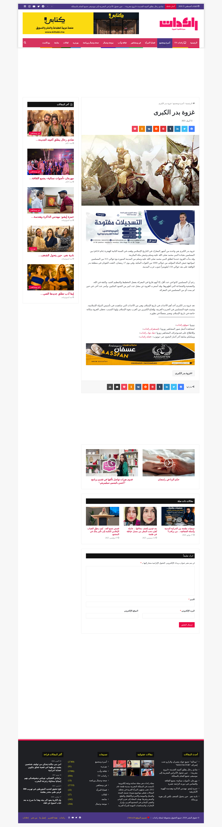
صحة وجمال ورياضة (91, 43)
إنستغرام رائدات (151, 329)
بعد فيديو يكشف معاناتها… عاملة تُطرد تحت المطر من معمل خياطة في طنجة (142, 531)
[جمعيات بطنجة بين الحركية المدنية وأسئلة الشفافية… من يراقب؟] (178, 516)
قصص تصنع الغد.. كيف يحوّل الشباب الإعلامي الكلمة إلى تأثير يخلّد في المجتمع (103, 531)
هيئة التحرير (52, 818)
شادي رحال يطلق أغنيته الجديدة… (55, 139)
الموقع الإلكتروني (131, 611)
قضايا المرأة (150, 43)
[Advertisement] (111, 71)
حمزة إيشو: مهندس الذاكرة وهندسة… (52, 216)
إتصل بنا (42, 818)
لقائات (66, 43)
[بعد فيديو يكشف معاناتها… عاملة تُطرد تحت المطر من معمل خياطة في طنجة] (140, 516)
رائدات (62, 818)
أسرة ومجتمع (164, 43)
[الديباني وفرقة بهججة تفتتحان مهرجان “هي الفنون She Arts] (119, 763)
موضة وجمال (108, 43)
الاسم (191, 599)
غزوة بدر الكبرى (183, 373)
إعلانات (26, 818)
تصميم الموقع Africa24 (137, 818)
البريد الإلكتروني (187, 611)
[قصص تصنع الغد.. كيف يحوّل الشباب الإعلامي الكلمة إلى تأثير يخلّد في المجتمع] (102, 516)
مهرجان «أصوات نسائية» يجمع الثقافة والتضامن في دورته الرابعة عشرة (134, 6)
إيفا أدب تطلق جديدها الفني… (57, 293)
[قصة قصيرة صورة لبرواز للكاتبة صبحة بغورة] (133, 763)
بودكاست (46, 43)
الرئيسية (193, 43)
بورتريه (76, 43)
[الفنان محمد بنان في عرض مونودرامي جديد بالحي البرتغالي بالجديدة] (133, 772)
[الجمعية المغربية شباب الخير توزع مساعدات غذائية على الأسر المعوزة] (119, 772)
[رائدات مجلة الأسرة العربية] (178, 23)
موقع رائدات (182, 325)
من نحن (34, 818)
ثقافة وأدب (122, 43)
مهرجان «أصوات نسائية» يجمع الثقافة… (51, 178)
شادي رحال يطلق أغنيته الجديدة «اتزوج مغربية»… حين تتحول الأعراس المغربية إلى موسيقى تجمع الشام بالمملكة (178, 773)
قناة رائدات (145, 337)
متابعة (56, 43)
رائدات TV (179, 43)
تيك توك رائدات (147, 333)
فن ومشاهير (136, 43)
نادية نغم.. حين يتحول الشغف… (56, 255)
